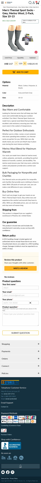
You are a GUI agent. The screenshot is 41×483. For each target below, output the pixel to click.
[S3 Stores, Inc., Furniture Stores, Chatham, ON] (11, 445)
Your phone (7, 299)
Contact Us (4, 407)
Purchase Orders (6, 434)
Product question (9, 307)
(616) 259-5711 (9, 394)
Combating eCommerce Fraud (10, 425)
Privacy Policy (14, 478)
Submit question (20, 333)
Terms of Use (5, 478)
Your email (6, 292)
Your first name (8, 284)
